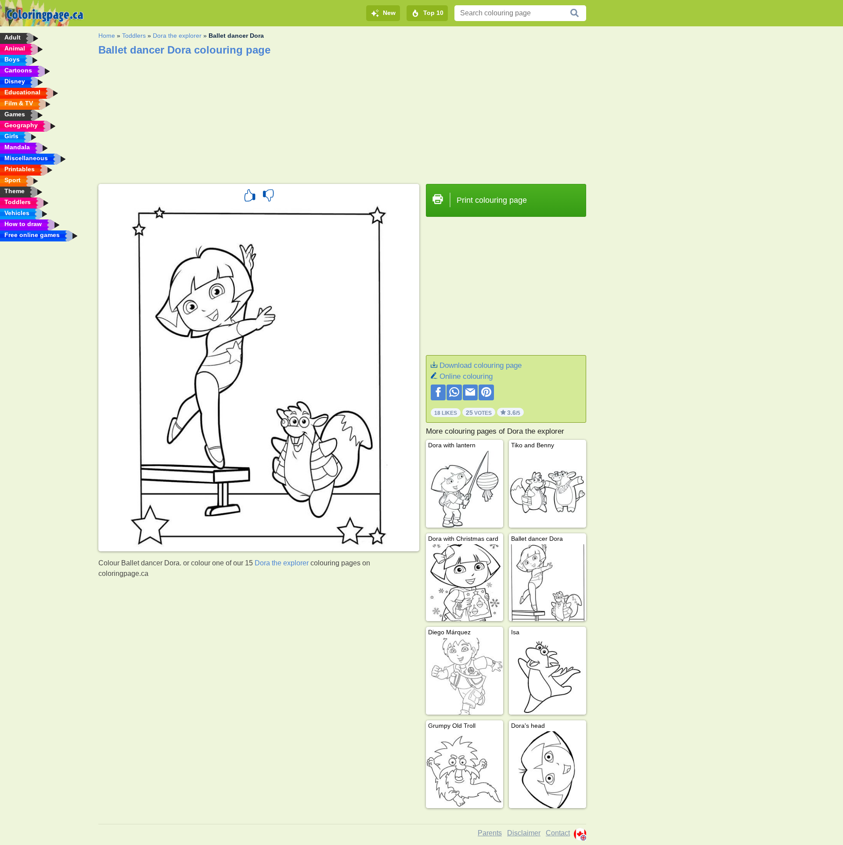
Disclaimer (523, 833)
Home (106, 35)
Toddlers (134, 35)
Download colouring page (481, 365)
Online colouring (466, 376)
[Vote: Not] (268, 196)
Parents (490, 833)
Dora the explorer (177, 35)
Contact (558, 833)
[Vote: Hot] (250, 196)
